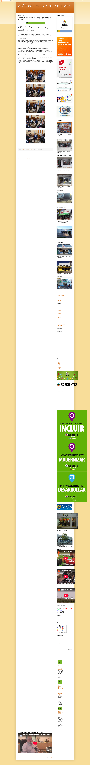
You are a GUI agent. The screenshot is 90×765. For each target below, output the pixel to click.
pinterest (59, 317)
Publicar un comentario (23, 154)
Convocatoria (60, 296)
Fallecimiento (60, 325)
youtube (59, 368)
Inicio (58, 642)
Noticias (59, 321)
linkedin (59, 364)
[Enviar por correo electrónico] (36, 149)
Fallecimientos (60, 299)
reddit (58, 362)
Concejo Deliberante (61, 295)
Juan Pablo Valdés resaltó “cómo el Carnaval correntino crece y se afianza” (60, 711)
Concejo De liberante (61, 324)
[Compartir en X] (38, 149)
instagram (59, 367)
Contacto (59, 310)
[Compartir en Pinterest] (41, 149)
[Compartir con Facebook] (40, 149)
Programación (60, 309)
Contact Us (59, 644)
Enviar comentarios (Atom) (27, 158)
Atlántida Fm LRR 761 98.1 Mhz (44, 6)
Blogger (51, 757)
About (59, 643)
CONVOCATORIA (60, 656)
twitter (59, 314)
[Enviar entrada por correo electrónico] (34, 149)
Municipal (59, 300)
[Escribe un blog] (37, 149)
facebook (59, 313)
